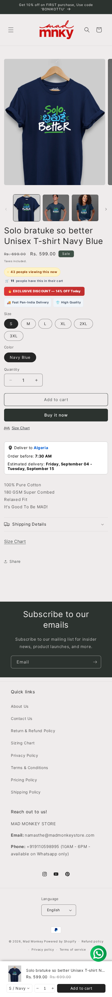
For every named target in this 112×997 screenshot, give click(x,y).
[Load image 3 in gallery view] (85, 208)
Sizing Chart (23, 743)
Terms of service (73, 949)
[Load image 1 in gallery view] (26, 208)
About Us (20, 706)
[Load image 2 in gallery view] (56, 208)
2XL (83, 323)
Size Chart (21, 428)
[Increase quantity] (52, 988)
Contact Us (21, 718)
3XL (14, 336)
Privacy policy (43, 949)
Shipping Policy (26, 792)
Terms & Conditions (29, 767)
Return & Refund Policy (33, 730)
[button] (11, 30)
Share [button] (15, 561)
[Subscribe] (95, 662)
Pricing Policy (24, 779)
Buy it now (56, 415)
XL (63, 323)
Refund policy (92, 941)
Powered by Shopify (60, 941)
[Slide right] (106, 209)
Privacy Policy (24, 755)
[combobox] (19, 988)
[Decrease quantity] (37, 988)
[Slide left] (6, 209)
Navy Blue (20, 357)
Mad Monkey (33, 941)
